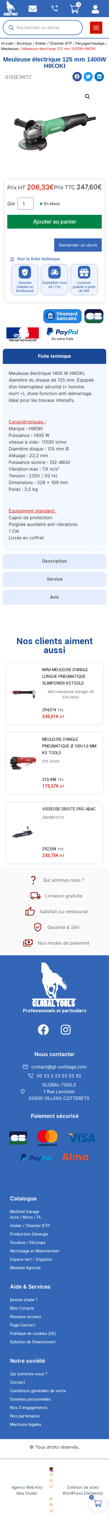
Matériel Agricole (25, 1268)
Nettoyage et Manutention (34, 1251)
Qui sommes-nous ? (28, 1374)
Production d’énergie (29, 1234)
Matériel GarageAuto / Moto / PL (25, 1214)
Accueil (7, 43)
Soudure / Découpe (28, 1242)
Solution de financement (33, 1342)
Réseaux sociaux (25, 1316)
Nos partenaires (25, 1416)
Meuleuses (10, 49)
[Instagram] (65, 1029)
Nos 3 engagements (29, 1407)
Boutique (24, 43)
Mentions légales (25, 1424)
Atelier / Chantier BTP (53, 43)
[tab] (54, 356)
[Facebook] (43, 1029)
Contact (17, 1382)
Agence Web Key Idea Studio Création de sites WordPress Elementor (57, 1490)
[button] (96, 28)
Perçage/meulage (90, 43)
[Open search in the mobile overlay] (43, 27)
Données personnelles (30, 1399)
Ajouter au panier (54, 221)
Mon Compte (22, 1308)
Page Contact (22, 1325)
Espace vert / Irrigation (31, 1259)
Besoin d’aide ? (23, 1300)
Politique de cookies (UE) (33, 1333)
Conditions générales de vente (38, 1391)
